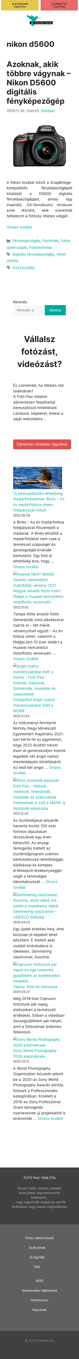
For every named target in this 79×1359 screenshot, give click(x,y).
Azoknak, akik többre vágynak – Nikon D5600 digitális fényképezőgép (39, 82)
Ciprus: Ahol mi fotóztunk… (37, 987)
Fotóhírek (50, 241)
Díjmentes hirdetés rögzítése (42, 444)
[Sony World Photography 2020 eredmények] (37, 1042)
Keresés (20, 302)
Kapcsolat (39, 1310)
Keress (55, 310)
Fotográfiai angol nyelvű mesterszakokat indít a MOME (34, 705)
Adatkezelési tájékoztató (39, 1290)
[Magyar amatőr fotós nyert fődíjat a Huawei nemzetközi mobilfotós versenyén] (37, 580)
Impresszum (39, 1300)
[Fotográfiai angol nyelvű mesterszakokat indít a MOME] (37, 680)
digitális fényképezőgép (33, 254)
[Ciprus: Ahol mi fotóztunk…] (37, 973)
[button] (9, 21)
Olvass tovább (19, 227)
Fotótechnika (40, 247)
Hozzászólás (24, 267)
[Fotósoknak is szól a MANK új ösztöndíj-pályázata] (37, 789)
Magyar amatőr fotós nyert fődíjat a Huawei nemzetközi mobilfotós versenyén (38, 596)
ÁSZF (39, 1281)
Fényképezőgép (26, 241)
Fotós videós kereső (39, 1238)
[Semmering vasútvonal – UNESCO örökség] (37, 900)
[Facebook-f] (39, 1320)
